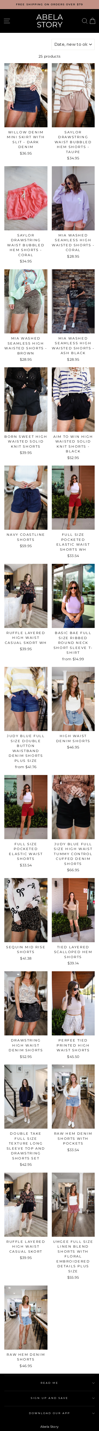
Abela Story (49, 20)
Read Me (49, 1383)
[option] (49, 5)
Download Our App (49, 1413)
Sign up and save (49, 1398)
